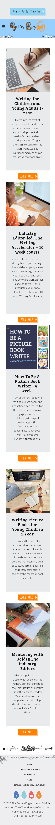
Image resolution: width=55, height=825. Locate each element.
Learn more (26, 176)
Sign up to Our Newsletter (26, 11)
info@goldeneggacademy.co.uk (29, 785)
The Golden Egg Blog (30, 769)
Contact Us (29, 775)
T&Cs (29, 780)
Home (29, 764)
